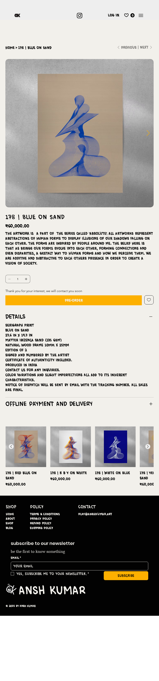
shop (9, 523)
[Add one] (26, 279)
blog (9, 528)
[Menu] (141, 15)
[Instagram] (79, 15)
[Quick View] (26, 446)
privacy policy (41, 519)
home (10, 514)
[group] (79, 456)
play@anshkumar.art (95, 514)
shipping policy (41, 528)
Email (16, 558)
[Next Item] (148, 133)
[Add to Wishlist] (149, 299)
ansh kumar (52, 590)
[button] (132, 15)
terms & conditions (45, 514)
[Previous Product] (11, 446)
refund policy (40, 523)
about (10, 519)
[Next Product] (147, 446)
